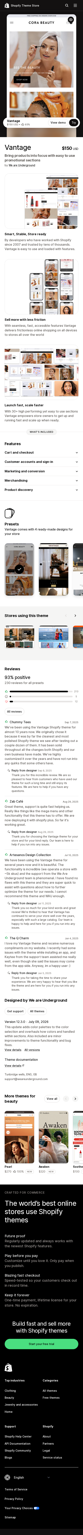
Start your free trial (41, 1344)
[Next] (75, 616)
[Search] (67, 5)
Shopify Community (18, 1450)
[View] (19, 637)
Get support (15, 1011)
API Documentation (17, 1443)
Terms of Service (16, 1489)
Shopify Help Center (18, 1436)
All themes (37, 1011)
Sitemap (10, 1517)
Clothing (10, 1390)
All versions (32, 1049)
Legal (46, 1450)
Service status (52, 1457)
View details (13, 1049)
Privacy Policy (14, 1498)
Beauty (9, 1397)
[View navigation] (75, 5)
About (47, 1436)
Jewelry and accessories (21, 1404)
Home (9, 1411)
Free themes (51, 1397)
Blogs (8, 1457)
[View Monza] (53, 569)
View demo (58, 122)
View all (52, 1098)
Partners (48, 1443)
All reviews (14, 711)
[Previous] (66, 616)
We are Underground (22, 165)
